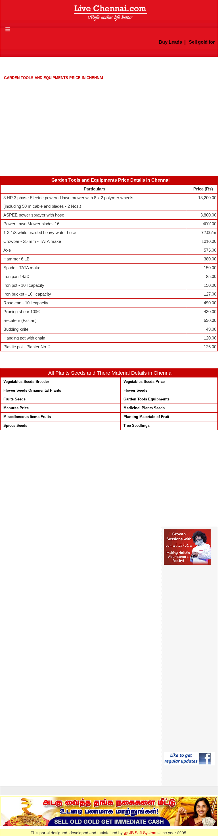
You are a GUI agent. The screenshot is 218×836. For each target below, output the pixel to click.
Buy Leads (166, 42)
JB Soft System (142, 832)
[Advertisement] (109, 122)
